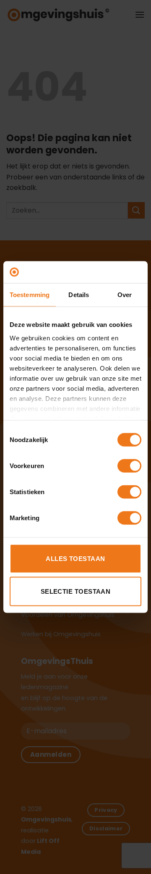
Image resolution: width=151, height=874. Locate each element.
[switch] (129, 466)
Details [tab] (78, 294)
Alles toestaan (75, 558)
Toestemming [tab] (29, 294)
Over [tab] (124, 294)
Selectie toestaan (76, 591)
